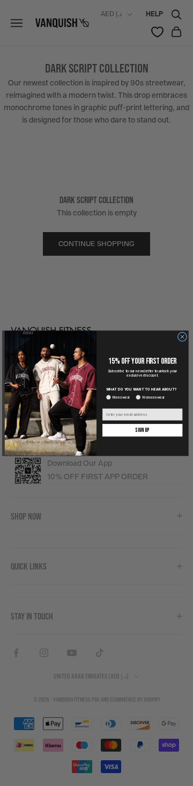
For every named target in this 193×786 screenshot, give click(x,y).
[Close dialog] (182, 337)
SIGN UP (142, 430)
